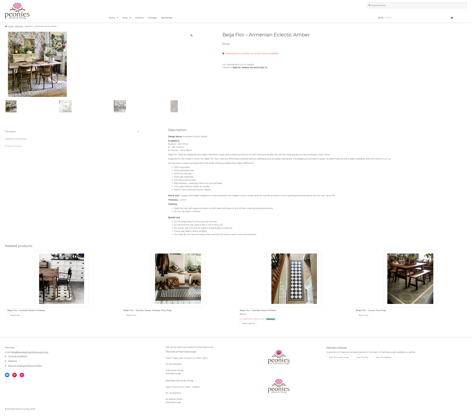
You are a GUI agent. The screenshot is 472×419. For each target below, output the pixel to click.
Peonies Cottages (336, 347)
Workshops (166, 18)
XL (266, 67)
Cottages (152, 18)
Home (112, 18)
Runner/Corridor (257, 67)
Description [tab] (10, 131)
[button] (191, 35)
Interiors (139, 18)
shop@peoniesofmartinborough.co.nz (29, 352)
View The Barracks (383, 357)
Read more (15, 315)
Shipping (12, 361)
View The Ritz (362, 357)
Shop (125, 18)
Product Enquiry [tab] (13, 146)
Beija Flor (19, 26)
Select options (248, 323)
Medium (245, 67)
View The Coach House (339, 357)
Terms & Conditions (17, 356)
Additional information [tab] (16, 139)
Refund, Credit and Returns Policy (25, 366)
